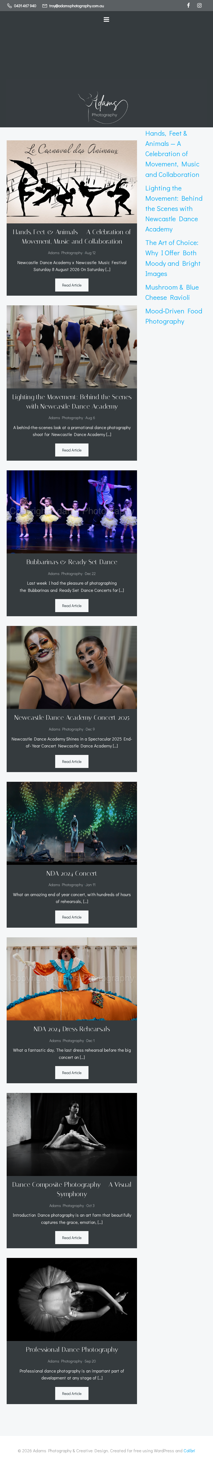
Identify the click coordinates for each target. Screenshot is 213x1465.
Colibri (189, 1450)
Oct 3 (90, 1205)
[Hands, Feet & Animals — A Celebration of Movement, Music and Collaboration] (72, 181)
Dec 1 (90, 1040)
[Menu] (106, 19)
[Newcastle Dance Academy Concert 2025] (72, 667)
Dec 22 (90, 573)
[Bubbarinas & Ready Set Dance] (72, 511)
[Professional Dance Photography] (72, 1299)
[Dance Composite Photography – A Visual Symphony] (72, 1134)
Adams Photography (65, 252)
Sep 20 (90, 1361)
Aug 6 (90, 417)
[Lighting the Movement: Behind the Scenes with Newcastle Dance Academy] (72, 346)
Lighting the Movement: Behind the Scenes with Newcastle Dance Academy (173, 208)
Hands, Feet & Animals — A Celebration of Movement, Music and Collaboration (172, 153)
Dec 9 (90, 729)
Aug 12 (90, 252)
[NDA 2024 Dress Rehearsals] (72, 978)
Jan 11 (90, 884)
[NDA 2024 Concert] (72, 822)
